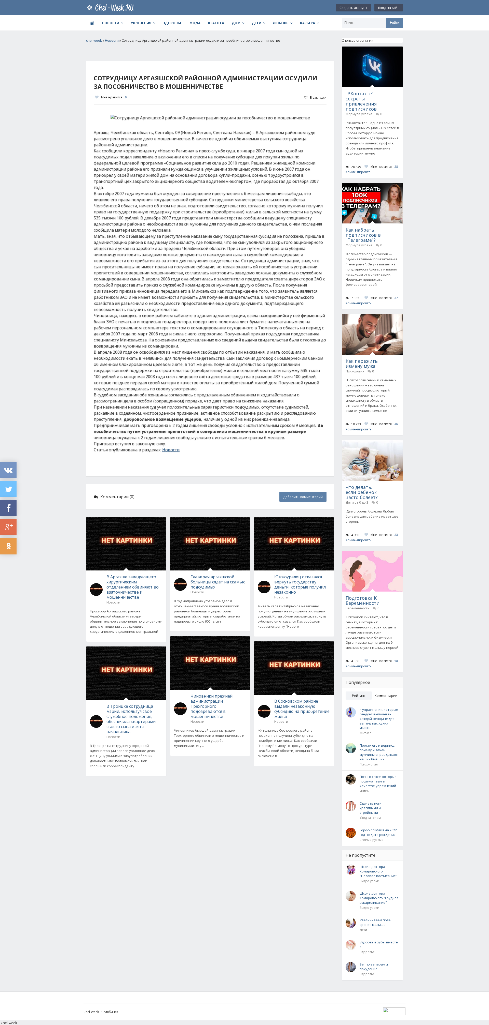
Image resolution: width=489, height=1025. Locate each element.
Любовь (281, 23)
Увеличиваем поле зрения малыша (375, 922)
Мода (194, 23)
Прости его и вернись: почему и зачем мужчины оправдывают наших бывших (379, 752)
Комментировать (359, 172)
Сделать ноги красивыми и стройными (371, 808)
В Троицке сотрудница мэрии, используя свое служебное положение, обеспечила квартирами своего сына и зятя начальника (131, 719)
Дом (236, 23)
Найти (394, 23)
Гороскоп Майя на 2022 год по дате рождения (378, 832)
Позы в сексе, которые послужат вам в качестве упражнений (378, 781)
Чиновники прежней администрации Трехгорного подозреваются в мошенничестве (212, 706)
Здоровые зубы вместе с (379, 944)
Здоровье (172, 23)
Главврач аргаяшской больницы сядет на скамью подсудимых (218, 582)
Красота (216, 23)
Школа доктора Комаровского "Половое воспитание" (378, 871)
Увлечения (141, 23)
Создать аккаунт (353, 7)
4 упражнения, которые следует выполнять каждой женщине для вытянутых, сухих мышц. (379, 718)
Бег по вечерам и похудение (374, 966)
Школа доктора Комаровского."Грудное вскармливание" (379, 898)
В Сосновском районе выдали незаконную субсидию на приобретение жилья (302, 709)
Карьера (307, 23)
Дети (256, 23)
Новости (110, 23)
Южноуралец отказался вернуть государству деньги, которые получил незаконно (300, 584)
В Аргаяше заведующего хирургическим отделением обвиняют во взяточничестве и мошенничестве (132, 587)
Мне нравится (114, 97)
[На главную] (111, 7)
